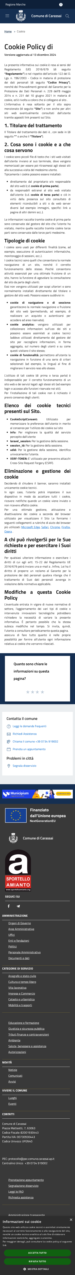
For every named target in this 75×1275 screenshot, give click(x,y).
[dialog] (37, 1245)
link (4, 1245)
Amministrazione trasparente (26, 1215)
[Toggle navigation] (7, 15)
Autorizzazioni (17, 1052)
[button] (37, 1269)
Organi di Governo (19, 923)
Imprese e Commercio (21, 993)
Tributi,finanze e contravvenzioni (28, 1034)
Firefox (66, 527)
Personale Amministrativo (24, 952)
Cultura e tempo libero (22, 982)
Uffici (11, 935)
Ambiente (14, 1040)
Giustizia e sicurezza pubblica (26, 1028)
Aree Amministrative (21, 929)
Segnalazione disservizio (23, 1186)
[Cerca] (67, 16)
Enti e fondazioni (18, 940)
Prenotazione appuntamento (26, 1180)
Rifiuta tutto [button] (37, 1261)
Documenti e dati (18, 958)
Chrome (55, 527)
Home (8, 31)
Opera (8, 531)
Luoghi (12, 1098)
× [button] (71, 1220)
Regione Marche (15, 4)
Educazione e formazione (23, 1023)
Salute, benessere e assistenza (27, 1046)
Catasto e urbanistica (21, 999)
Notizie (12, 1070)
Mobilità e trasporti (20, 1005)
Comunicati (15, 1075)
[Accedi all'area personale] (60, 4)
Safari (45, 527)
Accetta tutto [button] (37, 1252)
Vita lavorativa (17, 987)
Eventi (12, 1104)
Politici (12, 946)
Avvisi (12, 1081)
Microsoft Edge (30, 527)
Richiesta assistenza (20, 1197)
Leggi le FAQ (16, 1191)
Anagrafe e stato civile (22, 976)
